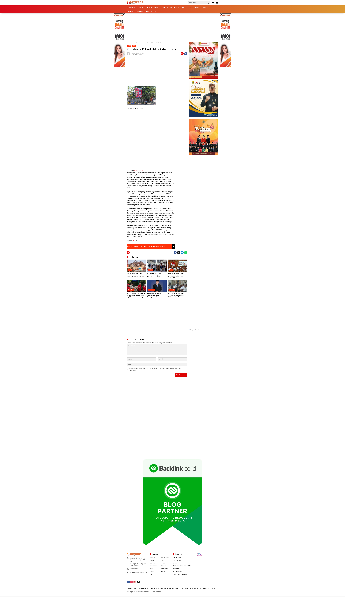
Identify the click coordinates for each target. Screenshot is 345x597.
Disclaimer (176, 568)
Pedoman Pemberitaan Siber (182, 565)
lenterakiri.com (139, 171)
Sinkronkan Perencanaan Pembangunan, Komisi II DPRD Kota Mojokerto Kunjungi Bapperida (176, 295)
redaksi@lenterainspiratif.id (138, 572)
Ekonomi (163, 565)
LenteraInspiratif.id (132, 43)
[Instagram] (131, 581)
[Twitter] (178, 252)
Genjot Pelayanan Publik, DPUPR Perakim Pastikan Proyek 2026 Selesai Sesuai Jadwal (135, 275)
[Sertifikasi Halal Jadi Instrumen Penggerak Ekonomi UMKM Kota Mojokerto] (156, 266)
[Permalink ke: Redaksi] (129, 53)
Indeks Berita (177, 563)
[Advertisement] (119, 40)
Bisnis (162, 560)
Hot (151, 574)
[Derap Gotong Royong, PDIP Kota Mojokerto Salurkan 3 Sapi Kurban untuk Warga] (136, 286)
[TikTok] (138, 581)
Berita (170, 269)
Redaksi (133, 53)
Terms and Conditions (180, 574)
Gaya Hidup (164, 568)
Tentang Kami (177, 557)
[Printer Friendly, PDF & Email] (132, 240)
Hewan (152, 571)
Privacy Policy (177, 571)
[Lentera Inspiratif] (135, 3)
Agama (152, 557)
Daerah (141, 43)
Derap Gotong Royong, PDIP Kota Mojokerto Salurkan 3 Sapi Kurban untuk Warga (136, 295)
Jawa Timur (131, 290)
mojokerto (171, 290)
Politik (134, 45)
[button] (208, 2)
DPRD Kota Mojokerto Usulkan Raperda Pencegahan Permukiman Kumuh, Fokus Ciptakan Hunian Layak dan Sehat (155, 295)
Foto (151, 568)
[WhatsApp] (185, 252)
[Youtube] (134, 581)
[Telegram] (182, 252)
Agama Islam (165, 557)
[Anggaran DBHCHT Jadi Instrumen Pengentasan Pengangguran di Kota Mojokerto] (177, 266)
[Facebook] (175, 252)
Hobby (163, 571)
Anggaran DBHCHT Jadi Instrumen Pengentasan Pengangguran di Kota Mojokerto (176, 275)
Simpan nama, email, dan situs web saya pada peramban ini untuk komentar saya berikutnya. (155, 369)
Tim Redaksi (177, 560)
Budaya (152, 563)
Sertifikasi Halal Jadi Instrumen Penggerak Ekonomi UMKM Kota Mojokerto (154, 275)
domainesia (153, 565)
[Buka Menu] (217, 3)
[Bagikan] (185, 53)
